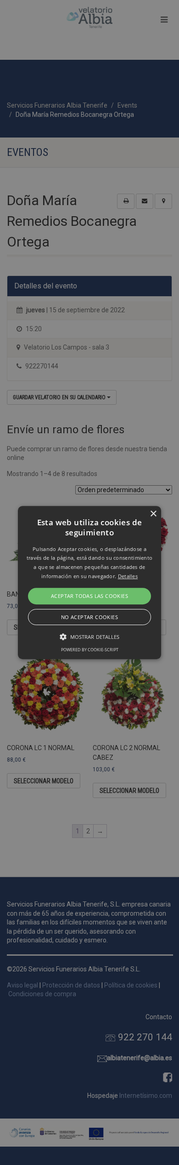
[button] (89, 583)
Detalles (128, 576)
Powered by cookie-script (89, 650)
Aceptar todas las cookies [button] (89, 595)
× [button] (153, 514)
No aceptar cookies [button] (89, 617)
